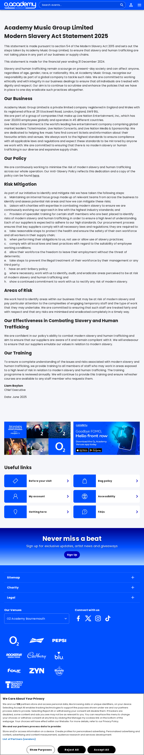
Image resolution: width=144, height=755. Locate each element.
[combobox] (80, 5)
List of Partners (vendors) (19, 739)
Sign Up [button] (72, 554)
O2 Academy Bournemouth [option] (26, 619)
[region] (72, 724)
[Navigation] (139, 5)
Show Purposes (41, 749)
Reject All (72, 749)
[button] (131, 5)
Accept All (101, 749)
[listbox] (36, 618)
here (36, 176)
